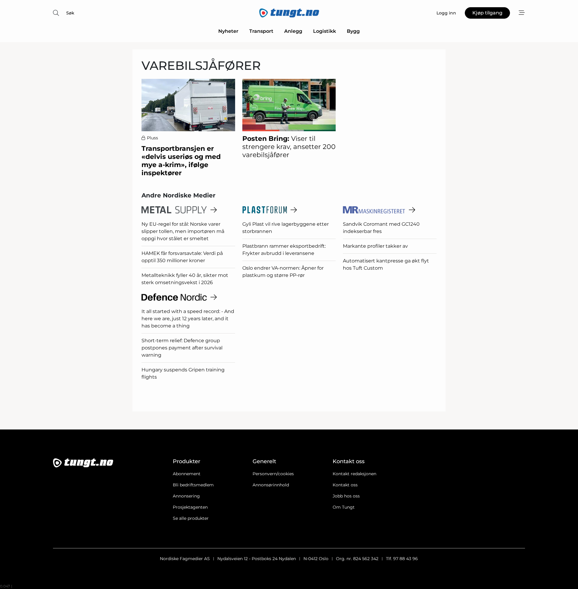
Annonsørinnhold (271, 485)
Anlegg (293, 31)
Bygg (353, 31)
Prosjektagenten (190, 507)
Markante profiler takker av (375, 246)
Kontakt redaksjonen (354, 473)
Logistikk (324, 31)
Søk (70, 13)
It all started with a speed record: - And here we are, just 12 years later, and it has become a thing (187, 318)
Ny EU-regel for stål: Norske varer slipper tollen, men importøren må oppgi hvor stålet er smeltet (182, 231)
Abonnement (186, 473)
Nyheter (228, 31)
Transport (261, 31)
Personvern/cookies (273, 473)
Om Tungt (344, 507)
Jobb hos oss (346, 496)
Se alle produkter (191, 518)
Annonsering (186, 496)
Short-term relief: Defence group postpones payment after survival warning (181, 348)
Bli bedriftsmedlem (193, 485)
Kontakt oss (345, 485)
